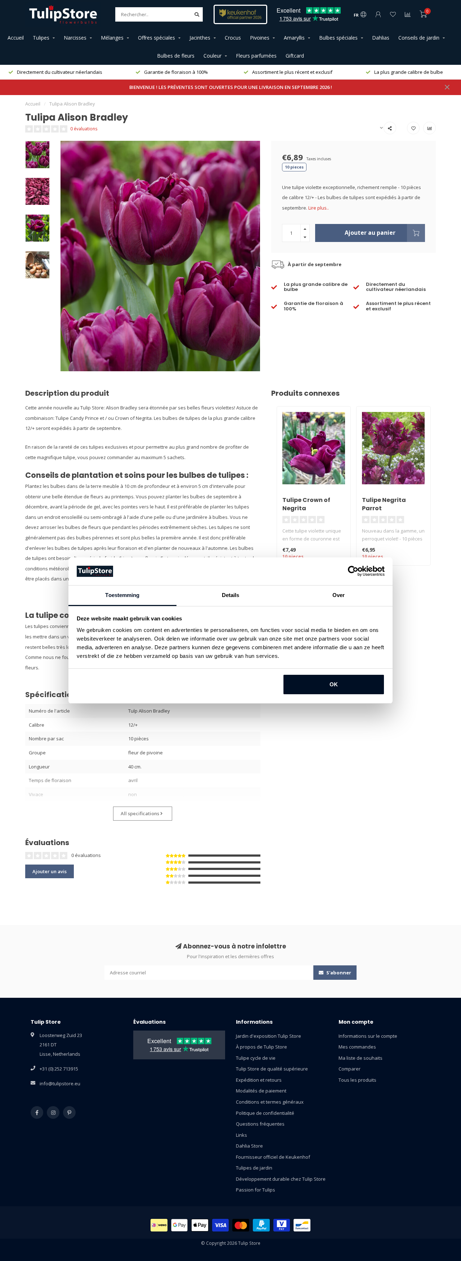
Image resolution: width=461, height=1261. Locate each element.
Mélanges (112, 37)
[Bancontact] (302, 1225)
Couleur (212, 55)
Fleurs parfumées (256, 55)
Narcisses (75, 37)
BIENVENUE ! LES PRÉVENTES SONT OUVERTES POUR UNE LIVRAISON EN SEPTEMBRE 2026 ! (230, 87)
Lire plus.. (318, 208)
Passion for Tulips (255, 1189)
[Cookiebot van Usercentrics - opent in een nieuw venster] (353, 571)
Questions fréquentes (260, 1124)
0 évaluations (84, 128)
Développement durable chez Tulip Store (281, 1179)
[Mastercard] (240, 1225)
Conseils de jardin (418, 37)
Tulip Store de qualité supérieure (272, 1068)
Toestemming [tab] (122, 595)
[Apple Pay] (200, 1225)
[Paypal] (261, 1225)
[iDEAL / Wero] (159, 1225)
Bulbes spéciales (338, 37)
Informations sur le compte (368, 1036)
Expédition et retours (259, 1080)
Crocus (233, 37)
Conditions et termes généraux (270, 1102)
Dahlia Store (249, 1146)
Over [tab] (338, 595)
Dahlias (380, 37)
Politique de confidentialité (265, 1113)
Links (241, 1135)
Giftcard (295, 55)
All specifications (140, 813)
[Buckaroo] (281, 1225)
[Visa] (220, 1225)
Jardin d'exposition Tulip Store (268, 1036)
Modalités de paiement (261, 1090)
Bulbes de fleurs (175, 55)
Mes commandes (357, 1047)
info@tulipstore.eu (60, 1083)
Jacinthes (199, 37)
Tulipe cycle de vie (256, 1058)
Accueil (16, 37)
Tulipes (41, 37)
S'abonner (338, 972)
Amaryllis (294, 37)
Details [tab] (231, 595)
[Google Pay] (179, 1225)
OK (334, 684)
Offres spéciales (156, 37)
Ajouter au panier (370, 233)
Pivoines (259, 37)
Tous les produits (357, 1080)
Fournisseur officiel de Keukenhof (273, 1157)
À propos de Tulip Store (261, 1047)
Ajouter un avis (49, 871)
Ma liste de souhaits (360, 1058)
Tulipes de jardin (254, 1167)
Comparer (350, 1068)
